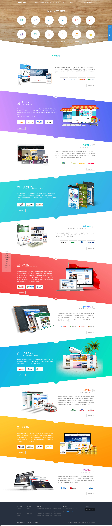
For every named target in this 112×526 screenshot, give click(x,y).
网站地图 (93, 522)
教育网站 (6, 263)
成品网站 (6, 270)
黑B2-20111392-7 (87, 522)
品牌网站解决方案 (40, 511)
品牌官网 (6, 255)
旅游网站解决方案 (57, 513)
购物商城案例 (29, 511)
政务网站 (6, 261)
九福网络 (41, 522)
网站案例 (52, 2)
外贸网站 (6, 259)
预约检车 (66, 2)
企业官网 (6, 251)
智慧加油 (61, 2)
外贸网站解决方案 (57, 511)
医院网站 (6, 267)
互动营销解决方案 (48, 511)
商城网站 (6, 253)
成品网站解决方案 (57, 515)
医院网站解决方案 (40, 515)
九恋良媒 (71, 2)
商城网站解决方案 (57, 508)
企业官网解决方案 (40, 508)
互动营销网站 (7, 257)
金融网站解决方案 (48, 515)
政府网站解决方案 (40, 513)
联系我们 (19, 515)
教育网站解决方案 (48, 513)
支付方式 (19, 513)
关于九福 (57, 2)
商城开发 (47, 2)
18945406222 (90, 2)
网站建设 (42, 2)
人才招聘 (19, 511)
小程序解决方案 (48, 508)
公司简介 (19, 508)
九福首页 (37, 2)
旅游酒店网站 (7, 265)
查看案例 (90, 85)
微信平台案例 (29, 513)
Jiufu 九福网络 (23, 2)
